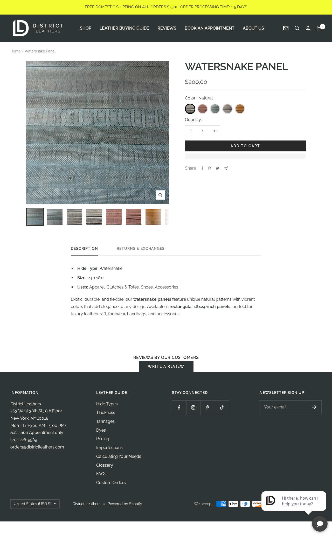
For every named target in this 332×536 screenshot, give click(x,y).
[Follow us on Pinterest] (207, 407)
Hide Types (107, 403)
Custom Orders (111, 482)
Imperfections (109, 447)
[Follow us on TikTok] (222, 407)
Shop (85, 27)
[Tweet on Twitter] (217, 168)
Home (15, 51)
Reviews (166, 27)
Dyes (101, 430)
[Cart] (319, 28)
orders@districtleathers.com (37, 447)
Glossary (104, 465)
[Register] (314, 407)
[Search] (297, 28)
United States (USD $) (32, 504)
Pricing (102, 438)
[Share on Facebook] (202, 168)
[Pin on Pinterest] (209, 168)
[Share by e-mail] (226, 168)
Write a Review (166, 366)
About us (253, 27)
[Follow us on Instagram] (193, 407)
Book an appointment (209, 27)
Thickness (105, 412)
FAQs (101, 473)
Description (84, 248)
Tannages (105, 421)
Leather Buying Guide (124, 27)
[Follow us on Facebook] (179, 407)
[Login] (308, 28)
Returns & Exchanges (141, 248)
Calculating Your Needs (118, 456)
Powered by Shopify (125, 504)
